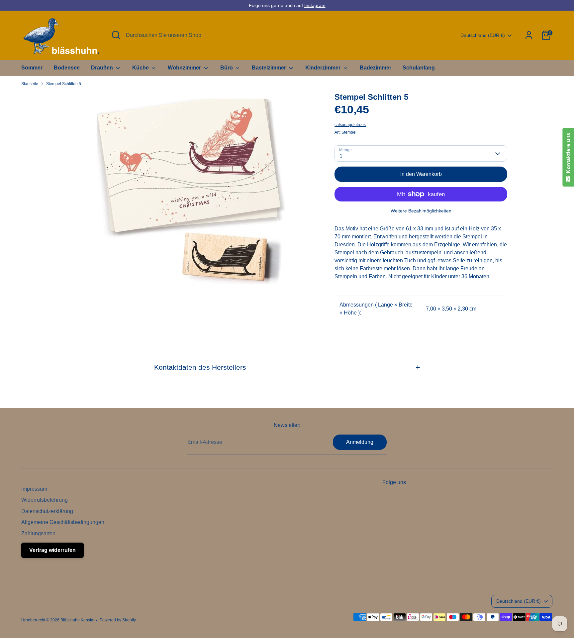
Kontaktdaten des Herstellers (200, 367)
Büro (227, 67)
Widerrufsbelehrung (44, 500)
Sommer (32, 67)
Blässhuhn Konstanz (79, 620)
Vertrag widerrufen (52, 550)
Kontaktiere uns (568, 154)
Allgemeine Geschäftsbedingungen (62, 522)
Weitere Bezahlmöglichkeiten (421, 210)
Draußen (102, 67)
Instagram (315, 5)
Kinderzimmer (323, 67)
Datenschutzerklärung (47, 511)
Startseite (29, 83)
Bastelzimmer (269, 67)
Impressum (34, 489)
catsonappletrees (350, 124)
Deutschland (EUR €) (482, 35)
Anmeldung (359, 442)
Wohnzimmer (185, 67)
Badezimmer (375, 67)
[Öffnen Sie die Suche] (116, 35)
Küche (141, 67)
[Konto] (528, 35)
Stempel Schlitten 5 (63, 83)
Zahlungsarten (38, 533)
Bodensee (67, 67)
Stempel (348, 132)
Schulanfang (419, 67)
